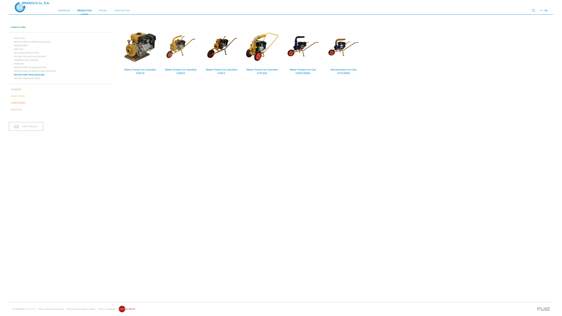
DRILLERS (18, 49)
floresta (16, 89)
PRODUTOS (84, 10)
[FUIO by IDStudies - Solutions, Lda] (543, 309)
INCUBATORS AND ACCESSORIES (30, 56)
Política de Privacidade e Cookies (80, 309)
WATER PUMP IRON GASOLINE (29, 74)
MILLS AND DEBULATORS (26, 52)
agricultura (18, 27)
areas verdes (18, 96)
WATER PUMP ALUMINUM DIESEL (30, 67)
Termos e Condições (107, 309)
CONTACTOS (122, 10)
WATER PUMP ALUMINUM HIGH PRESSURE (35, 71)
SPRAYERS (19, 63)
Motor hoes (19, 38)
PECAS (103, 10)
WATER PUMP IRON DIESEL (27, 78)
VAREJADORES (21, 45)
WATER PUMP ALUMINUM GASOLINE (32, 41)
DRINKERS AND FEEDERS (26, 60)
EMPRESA (64, 10)
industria (16, 109)
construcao (18, 102)
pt (541, 10)
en (546, 10)
